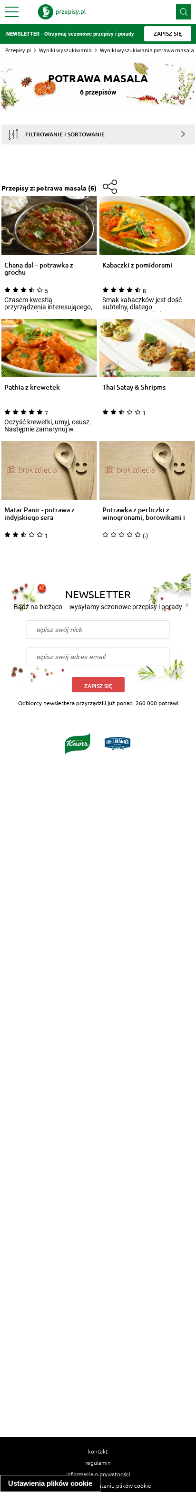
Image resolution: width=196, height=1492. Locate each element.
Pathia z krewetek (32, 387)
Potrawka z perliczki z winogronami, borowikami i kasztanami (143, 513)
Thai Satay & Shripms (134, 387)
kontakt (98, 1451)
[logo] (61, 11)
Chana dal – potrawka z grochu (38, 269)
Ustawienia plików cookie (50, 1483)
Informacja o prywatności (98, 1474)
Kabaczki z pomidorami (137, 265)
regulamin (98, 1462)
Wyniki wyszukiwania (65, 50)
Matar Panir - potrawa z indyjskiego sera (39, 513)
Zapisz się (98, 686)
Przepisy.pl (18, 50)
